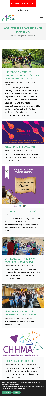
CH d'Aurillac (9, 82)
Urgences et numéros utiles (24, 3)
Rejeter (17, 392)
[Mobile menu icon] (41, 18)
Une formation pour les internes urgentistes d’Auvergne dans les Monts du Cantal (23, 75)
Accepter (6, 392)
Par (30, 82)
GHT (14, 82)
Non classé (20, 82)
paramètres (21, 389)
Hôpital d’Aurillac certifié (19, 361)
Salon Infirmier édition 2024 (20, 147)
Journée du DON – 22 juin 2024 (20, 211)
